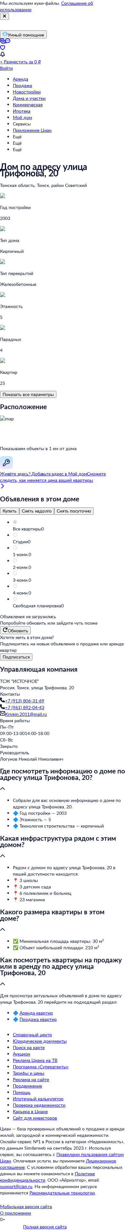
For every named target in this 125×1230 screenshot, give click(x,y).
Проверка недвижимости (39, 1105)
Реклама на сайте (31, 1079)
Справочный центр (32, 1035)
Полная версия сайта (45, 1227)
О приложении (15, 1213)
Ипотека (21, 111)
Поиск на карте (29, 1047)
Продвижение (27, 1086)
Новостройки (27, 92)
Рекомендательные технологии (62, 1193)
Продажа (22, 85)
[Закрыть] (4, 16)
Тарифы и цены (28, 1073)
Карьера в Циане (30, 1111)
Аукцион (21, 1054)
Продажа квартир (38, 1019)
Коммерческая (28, 104)
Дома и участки (29, 98)
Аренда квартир (36, 1013)
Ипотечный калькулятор (38, 1099)
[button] (69, 529)
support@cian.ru (16, 1186)
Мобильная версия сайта (26, 1206)
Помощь (21, 1092)
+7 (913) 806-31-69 (24, 701)
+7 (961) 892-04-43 (24, 707)
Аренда (20, 79)
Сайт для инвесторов (35, 1118)
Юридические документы (40, 1041)
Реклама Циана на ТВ (35, 1060)
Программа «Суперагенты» (41, 1067)
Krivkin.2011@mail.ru (26, 714)
